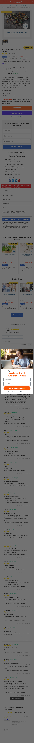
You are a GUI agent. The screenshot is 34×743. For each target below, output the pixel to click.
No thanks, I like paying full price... (17, 392)
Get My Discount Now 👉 (17, 388)
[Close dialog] (31, 351)
